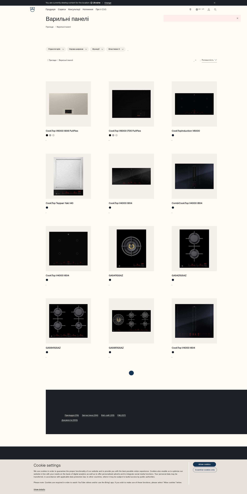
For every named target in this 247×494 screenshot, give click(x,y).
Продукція (50, 9)
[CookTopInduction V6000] (194, 104)
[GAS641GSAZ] (68, 320)
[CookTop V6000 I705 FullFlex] (131, 104)
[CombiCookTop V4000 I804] (194, 176)
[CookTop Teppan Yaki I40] (68, 176)
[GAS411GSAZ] (131, 248)
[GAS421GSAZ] (194, 248)
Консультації (74, 9)
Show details (39, 489)
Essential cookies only (205, 470)
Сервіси (62, 9)
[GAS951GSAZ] (131, 320)
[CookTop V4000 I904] (131, 176)
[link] (190, 10)
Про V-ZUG (101, 9)
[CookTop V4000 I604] (68, 248)
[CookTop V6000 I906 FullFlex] (68, 104)
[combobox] (209, 60)
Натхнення (88, 9)
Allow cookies (204, 464)
